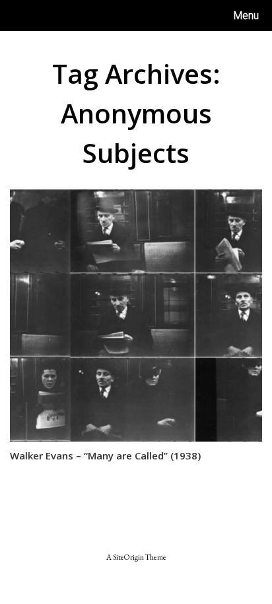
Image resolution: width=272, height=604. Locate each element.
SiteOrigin (128, 557)
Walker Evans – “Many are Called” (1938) (105, 455)
